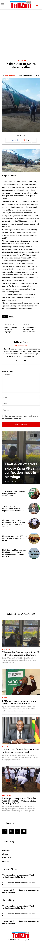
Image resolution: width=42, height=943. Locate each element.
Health (5, 746)
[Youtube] (25, 360)
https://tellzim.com (21, 346)
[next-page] (35, 435)
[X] (21, 360)
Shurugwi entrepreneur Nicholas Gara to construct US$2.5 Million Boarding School (13, 523)
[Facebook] (17, 360)
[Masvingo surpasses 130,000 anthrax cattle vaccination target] (34, 538)
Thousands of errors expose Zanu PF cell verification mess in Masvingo (21, 470)
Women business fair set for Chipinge (10, 329)
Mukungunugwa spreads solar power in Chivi (29, 329)
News (4, 698)
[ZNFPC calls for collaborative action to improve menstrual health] (34, 508)
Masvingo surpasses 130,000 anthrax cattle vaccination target (14, 538)
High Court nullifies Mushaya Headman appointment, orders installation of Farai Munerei (14, 553)
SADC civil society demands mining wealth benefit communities (13, 493)
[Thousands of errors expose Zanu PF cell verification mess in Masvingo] (21, 457)
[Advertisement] (21, 32)
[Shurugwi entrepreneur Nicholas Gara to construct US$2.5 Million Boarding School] (34, 523)
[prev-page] (31, 435)
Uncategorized (21, 60)
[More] (34, 140)
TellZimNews (10, 75)
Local (11, 316)
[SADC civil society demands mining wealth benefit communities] (34, 493)
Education (6, 795)
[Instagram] (11, 831)
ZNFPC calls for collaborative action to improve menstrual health (13, 508)
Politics (6, 649)
